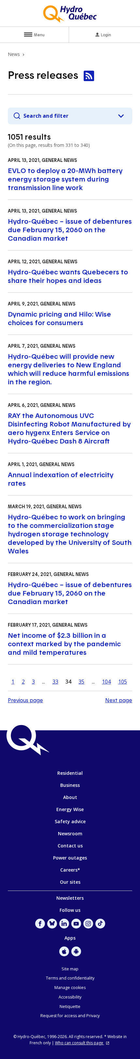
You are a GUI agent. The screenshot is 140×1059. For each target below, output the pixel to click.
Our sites (70, 882)
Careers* (70, 870)
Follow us (70, 910)
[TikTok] (100, 924)
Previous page (25, 700)
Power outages (70, 858)
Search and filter (45, 115)
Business (70, 785)
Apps (70, 938)
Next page (118, 700)
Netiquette (70, 1006)
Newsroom (70, 833)
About (70, 797)
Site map (70, 969)
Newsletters (70, 898)
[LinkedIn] (64, 924)
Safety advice (70, 821)
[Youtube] (76, 924)
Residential (70, 773)
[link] (89, 76)
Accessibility (70, 997)
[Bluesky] (52, 924)
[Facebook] (40, 924)
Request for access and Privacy (70, 1015)
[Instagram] (88, 924)
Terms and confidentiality (70, 978)
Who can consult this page (79, 1043)
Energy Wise (70, 809)
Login (106, 34)
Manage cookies (70, 987)
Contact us (70, 845)
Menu (39, 34)
